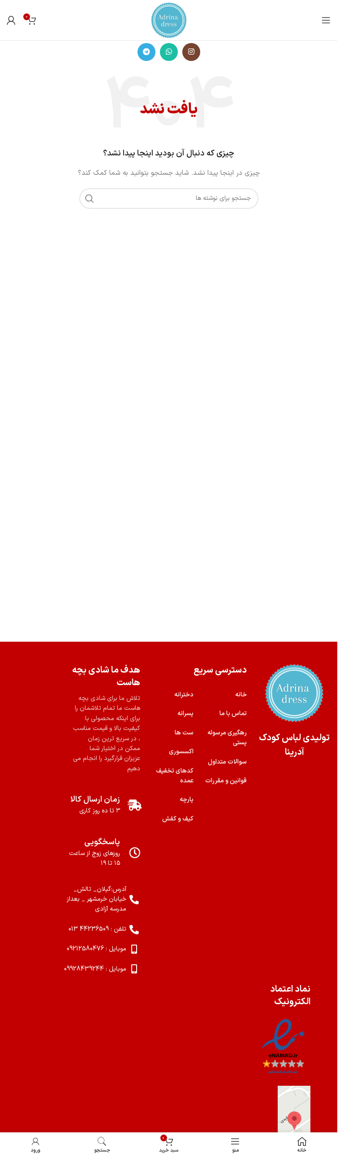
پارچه (187, 799)
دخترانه (184, 694)
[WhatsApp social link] (169, 52)
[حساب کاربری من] (11, 20)
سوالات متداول (227, 762)
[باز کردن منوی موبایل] (326, 20)
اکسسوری (181, 751)
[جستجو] (89, 198)
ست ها (184, 733)
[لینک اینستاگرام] (191, 52)
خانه (241, 694)
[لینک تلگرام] (146, 52)
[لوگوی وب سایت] (169, 20)
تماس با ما (233, 713)
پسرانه (185, 713)
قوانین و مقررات (226, 781)
